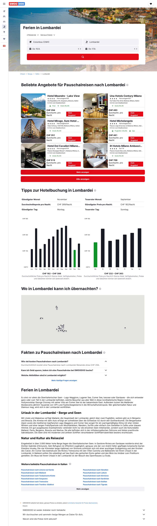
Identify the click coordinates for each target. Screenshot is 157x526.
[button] (4, 3)
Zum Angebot (71, 114)
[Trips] (4, 38)
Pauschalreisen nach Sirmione (96, 476)
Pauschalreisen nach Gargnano (34, 479)
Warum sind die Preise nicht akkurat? (40, 519)
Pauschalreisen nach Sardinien (96, 479)
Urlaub (22, 74)
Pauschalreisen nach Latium (95, 473)
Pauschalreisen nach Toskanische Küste (38, 476)
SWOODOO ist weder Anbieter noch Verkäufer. (44, 510)
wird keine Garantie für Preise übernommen (83, 503)
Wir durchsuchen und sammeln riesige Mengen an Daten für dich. (53, 514)
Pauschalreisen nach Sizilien (95, 482)
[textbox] (55, 42)
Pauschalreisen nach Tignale (95, 484)
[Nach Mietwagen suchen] (4, 21)
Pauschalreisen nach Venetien (95, 470)
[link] (83, 179)
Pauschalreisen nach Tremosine (34, 482)
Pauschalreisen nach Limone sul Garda (37, 470)
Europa (30, 74)
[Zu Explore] (4, 31)
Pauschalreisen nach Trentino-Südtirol (37, 484)
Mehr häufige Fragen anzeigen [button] (64, 380)
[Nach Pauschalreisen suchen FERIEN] (4, 26)
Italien (37, 74)
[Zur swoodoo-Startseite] (17, 4)
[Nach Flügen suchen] (4, 11)
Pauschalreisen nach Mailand (33, 473)
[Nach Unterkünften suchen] (4, 16)
